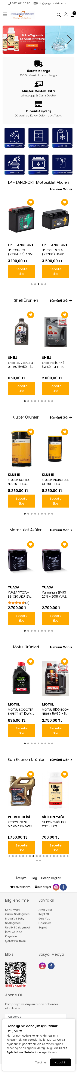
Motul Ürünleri (26, 647)
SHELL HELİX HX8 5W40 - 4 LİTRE (53, 365)
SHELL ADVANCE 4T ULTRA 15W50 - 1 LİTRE (21, 365)
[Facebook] (51, 965)
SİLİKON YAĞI (53, 817)
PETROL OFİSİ (19, 817)
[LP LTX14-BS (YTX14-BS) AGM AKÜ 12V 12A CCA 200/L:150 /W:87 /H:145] (21, 219)
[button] (5, 14)
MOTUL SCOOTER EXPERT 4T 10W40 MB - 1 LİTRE (21, 712)
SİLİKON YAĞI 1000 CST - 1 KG (55, 824)
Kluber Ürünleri (26, 417)
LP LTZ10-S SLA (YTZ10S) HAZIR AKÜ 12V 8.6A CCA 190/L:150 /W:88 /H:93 (55, 252)
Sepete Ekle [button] (22, 271)
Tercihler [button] (41, 1062)
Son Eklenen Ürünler (25, 759)
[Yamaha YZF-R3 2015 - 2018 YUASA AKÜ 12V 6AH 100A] (55, 561)
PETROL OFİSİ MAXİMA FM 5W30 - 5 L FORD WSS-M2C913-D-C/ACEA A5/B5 (21, 824)
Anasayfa (45, 910)
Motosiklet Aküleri (26, 529)
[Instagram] (42, 965)
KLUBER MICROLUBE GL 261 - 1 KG (55, 482)
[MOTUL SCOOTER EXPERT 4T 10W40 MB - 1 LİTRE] (21, 678)
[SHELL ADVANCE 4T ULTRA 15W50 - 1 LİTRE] (21, 331)
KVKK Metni (12, 910)
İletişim (21, 878)
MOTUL (14, 704)
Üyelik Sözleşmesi (17, 927)
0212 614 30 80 (21, 3)
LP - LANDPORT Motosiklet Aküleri (38, 182)
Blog (34, 878)
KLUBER (14, 474)
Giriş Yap (44, 919)
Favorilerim (22, 887)
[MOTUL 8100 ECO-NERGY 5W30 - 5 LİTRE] (55, 678)
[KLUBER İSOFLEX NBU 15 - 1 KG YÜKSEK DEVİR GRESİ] (21, 448)
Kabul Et (60, 1062)
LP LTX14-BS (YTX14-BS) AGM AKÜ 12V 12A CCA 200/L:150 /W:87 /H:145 (20, 252)
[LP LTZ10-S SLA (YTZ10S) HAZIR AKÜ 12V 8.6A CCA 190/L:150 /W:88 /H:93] (55, 219)
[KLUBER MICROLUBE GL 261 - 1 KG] (55, 448)
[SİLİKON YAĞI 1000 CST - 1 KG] (55, 791)
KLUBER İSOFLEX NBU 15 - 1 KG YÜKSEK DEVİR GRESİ (19, 482)
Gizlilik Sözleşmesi (17, 914)
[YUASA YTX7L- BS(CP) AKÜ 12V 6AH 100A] (21, 561)
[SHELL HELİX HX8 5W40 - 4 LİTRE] (55, 331)
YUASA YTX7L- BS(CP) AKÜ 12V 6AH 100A (19, 595)
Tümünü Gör (59, 189)
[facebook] (63, 887)
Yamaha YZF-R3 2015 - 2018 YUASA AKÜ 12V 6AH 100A (55, 595)
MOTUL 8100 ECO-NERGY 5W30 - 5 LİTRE (55, 712)
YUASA (13, 587)
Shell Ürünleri (26, 300)
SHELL (13, 357)
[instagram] (55, 887)
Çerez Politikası (15, 941)
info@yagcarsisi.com (51, 3)
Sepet (42, 927)
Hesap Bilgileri (51, 878)
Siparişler (44, 887)
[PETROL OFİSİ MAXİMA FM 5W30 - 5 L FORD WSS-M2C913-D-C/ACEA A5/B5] (21, 791)
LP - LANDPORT (21, 244)
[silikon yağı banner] (38, 40)
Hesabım (44, 923)
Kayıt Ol (43, 914)
